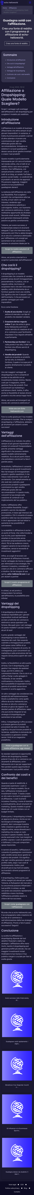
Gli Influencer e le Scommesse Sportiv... (17, 1129)
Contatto (17, 1192)
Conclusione (11, 78)
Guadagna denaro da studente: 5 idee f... (17, 1173)
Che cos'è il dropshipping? (16, 63)
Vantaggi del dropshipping (16, 71)
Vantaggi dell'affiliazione (15, 67)
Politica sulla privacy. (12, 1188)
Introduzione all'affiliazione (16, 60)
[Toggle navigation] (30, 2)
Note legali (12, 1184)
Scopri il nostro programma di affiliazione (17, 583)
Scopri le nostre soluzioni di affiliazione (17, 250)
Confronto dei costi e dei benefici (18, 74)
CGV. (22, 1184)
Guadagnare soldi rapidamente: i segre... (17, 1043)
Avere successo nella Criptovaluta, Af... (17, 999)
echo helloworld (11, 2)
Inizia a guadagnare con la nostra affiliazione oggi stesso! (17, 746)
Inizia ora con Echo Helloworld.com (17, 409)
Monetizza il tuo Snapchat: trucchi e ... (17, 1086)
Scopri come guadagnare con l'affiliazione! (17, 905)
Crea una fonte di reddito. (17, 43)
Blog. (25, 1188)
